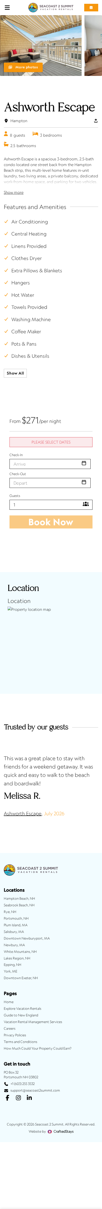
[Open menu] (7, 7)
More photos (26, 67)
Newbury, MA (14, 945)
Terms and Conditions (20, 1042)
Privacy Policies (15, 1035)
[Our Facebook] (7, 1098)
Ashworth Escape (23, 813)
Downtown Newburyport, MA (27, 938)
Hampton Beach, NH (19, 898)
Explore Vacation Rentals (22, 1008)
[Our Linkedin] (29, 1098)
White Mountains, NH (20, 952)
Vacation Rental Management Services (33, 1022)
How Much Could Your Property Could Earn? (37, 1048)
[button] (91, 7)
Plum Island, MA (16, 925)
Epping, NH (12, 965)
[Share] (95, 121)
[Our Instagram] (18, 1098)
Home (9, 1002)
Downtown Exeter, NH (21, 978)
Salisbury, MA (14, 932)
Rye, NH (10, 912)
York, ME (10, 971)
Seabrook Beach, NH (19, 905)
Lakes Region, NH (17, 958)
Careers (9, 1028)
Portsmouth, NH (16, 918)
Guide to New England (21, 1015)
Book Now (50, 521)
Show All (15, 373)
